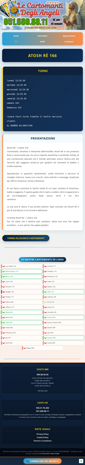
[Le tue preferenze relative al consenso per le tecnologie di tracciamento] (81, 461)
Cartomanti (42, 36)
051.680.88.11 (42, 411)
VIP (16, 41)
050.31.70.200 (42, 408)
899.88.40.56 (42, 374)
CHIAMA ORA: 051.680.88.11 (42, 461)
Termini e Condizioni (43, 441)
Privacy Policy (43, 434)
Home (16, 36)
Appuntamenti (69, 36)
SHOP (42, 41)
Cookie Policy (42, 437)
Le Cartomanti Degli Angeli (49, 453)
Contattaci (68, 41)
